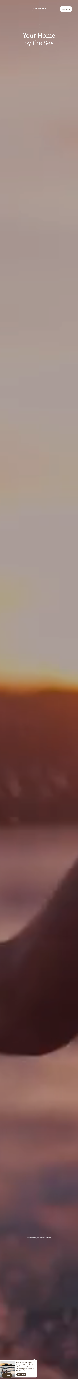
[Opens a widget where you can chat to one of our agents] (7, 1375)
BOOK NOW (66, 9)
